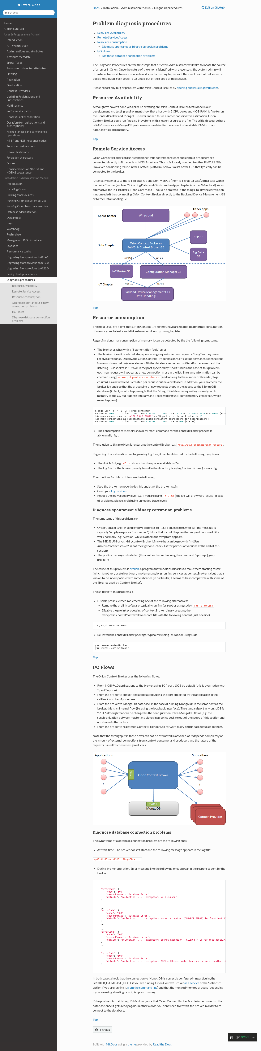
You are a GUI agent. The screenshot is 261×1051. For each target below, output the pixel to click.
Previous (104, 1029)
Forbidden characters (20, 157)
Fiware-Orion (30, 4)
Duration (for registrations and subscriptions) (26, 124)
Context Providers (18, 90)
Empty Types (14, 62)
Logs (10, 223)
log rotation (118, 491)
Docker (11, 163)
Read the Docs (162, 1044)
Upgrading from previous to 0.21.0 (28, 268)
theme (132, 1044)
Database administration (21, 212)
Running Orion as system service (26, 200)
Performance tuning (19, 251)
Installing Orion (16, 189)
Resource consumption (26, 297)
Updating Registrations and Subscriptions (23, 98)
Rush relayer (14, 234)
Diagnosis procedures (21, 279)
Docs (96, 8)
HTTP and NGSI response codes (27, 140)
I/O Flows (18, 311)
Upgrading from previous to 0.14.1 (28, 257)
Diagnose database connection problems (31, 319)
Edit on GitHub (214, 7)
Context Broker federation (23, 117)
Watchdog (13, 229)
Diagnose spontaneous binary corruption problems (30, 304)
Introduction (15, 40)
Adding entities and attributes (25, 51)
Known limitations (18, 152)
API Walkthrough (17, 45)
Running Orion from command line (27, 206)
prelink (134, 568)
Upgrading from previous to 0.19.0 (28, 262)
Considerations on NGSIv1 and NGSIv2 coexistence (25, 170)
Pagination (13, 79)
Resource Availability (24, 285)
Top (95, 139)
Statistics (12, 245)
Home (8, 23)
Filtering (12, 74)
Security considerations (21, 146)
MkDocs (112, 1044)
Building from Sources (20, 195)
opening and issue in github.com (197, 87)
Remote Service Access (26, 291)
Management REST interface (24, 240)
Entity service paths (19, 111)
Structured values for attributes (26, 68)
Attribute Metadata (19, 57)
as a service (191, 983)
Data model (14, 217)
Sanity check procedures (22, 274)
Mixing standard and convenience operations (27, 133)
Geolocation (14, 85)
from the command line (142, 987)
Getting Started (14, 28)
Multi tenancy (15, 105)
